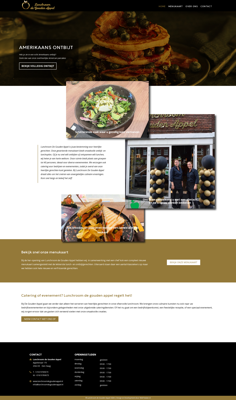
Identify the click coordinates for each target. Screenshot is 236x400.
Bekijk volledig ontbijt (37, 66)
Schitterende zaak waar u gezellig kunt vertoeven (107, 132)
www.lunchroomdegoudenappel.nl (48, 381)
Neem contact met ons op (40, 319)
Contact (206, 6)
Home (162, 6)
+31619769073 (41, 372)
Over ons (191, 6)
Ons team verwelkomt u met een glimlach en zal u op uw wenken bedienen (170, 201)
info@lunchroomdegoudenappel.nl (48, 384)
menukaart (175, 6)
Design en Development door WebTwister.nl (133, 398)
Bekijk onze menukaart (183, 262)
